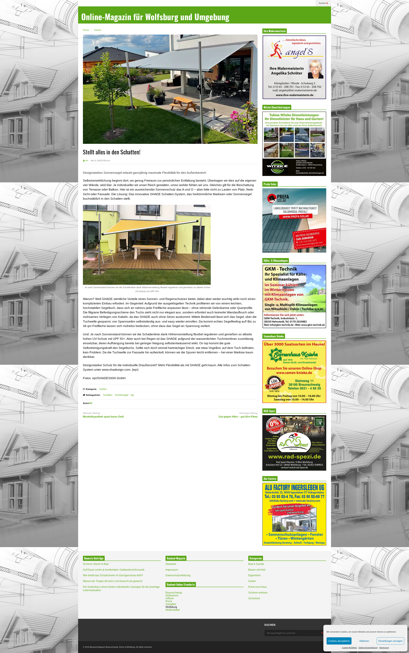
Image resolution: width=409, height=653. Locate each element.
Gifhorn (170, 598)
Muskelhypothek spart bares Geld (103, 416)
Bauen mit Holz (257, 569)
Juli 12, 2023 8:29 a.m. (100, 160)
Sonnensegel (121, 395)
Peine (169, 601)
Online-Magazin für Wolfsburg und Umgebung (155, 16)
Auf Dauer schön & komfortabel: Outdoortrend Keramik (113, 569)
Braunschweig (174, 592)
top (132, 395)
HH (86, 160)
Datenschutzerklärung (368, 648)
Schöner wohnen (258, 592)
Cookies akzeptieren (339, 641)
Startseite (171, 564)
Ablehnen (364, 641)
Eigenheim (254, 575)
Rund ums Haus (257, 586)
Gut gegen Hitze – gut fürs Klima (238, 416)
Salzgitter (171, 604)
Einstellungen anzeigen (390, 641)
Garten (103, 389)
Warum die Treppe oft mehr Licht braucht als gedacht (112, 581)
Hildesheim (172, 595)
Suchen (322, 3)
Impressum (384, 648)
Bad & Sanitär (256, 564)
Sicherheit (254, 598)
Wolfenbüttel (173, 610)
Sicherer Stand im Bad (95, 564)
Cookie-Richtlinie (349, 648)
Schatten (107, 395)
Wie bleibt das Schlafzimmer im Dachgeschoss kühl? (113, 575)
